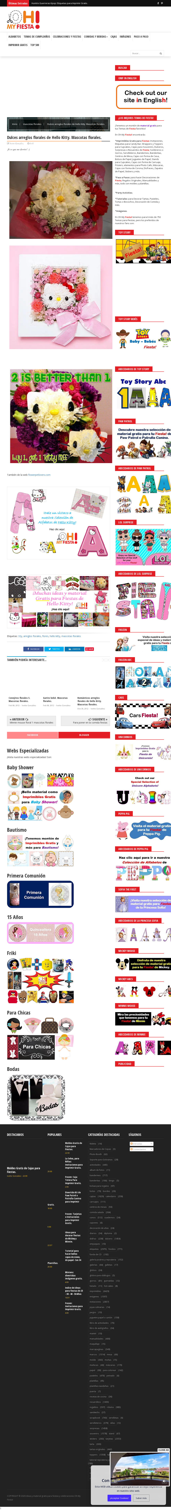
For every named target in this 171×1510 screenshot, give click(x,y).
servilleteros (95, 1423)
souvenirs (94, 1433)
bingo (111, 1180)
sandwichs (95, 1412)
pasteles (94, 1375)
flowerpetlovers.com (39, 474)
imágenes (94, 1296)
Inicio (15, 124)
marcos (93, 1354)
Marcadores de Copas (100, 1149)
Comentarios (139, 1149)
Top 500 (34, 45)
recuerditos (95, 1402)
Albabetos (15, 36)
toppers (93, 1454)
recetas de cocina (98, 1396)
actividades (95, 1164)
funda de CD (96, 1254)
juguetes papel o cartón (101, 1317)
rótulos (110, 1407)
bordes (106, 1191)
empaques (95, 1243)
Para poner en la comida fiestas (90, 722)
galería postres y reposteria (103, 1259)
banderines (95, 1175)
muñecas (94, 1365)
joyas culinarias (97, 1307)
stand (111, 1433)
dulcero (108, 1238)
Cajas (114, 36)
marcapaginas (96, 1349)
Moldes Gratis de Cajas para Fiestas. (23, 1170)
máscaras (110, 1365)
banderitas (95, 1180)
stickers (93, 1438)
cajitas (93, 1196)
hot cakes (108, 1286)
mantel (93, 1333)
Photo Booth (96, 1154)
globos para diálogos (100, 1275)
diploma (108, 1233)
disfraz (93, 1238)
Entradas (137, 1143)
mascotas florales (32, 124)
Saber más (141, 1498)
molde (93, 1359)
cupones (94, 1222)
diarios (93, 1233)
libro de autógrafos (99, 1328)
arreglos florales (32, 636)
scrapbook (95, 1417)
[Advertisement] (58, 88)
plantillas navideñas (99, 1386)
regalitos (94, 1407)
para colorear (109, 1370)
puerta (93, 1391)
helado (93, 1286)
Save (91, 649)
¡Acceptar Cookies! (119, 1498)
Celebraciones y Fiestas (67, 36)
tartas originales (97, 1449)
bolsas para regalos (99, 1186)
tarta (92, 1444)
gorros (93, 1280)
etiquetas (94, 1249)
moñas (108, 1359)
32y (20, 636)
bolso (92, 1191)
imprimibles (95, 1291)
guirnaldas (109, 1280)
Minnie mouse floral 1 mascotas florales (31, 722)
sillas (112, 1423)
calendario (111, 1196)
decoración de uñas (99, 1228)
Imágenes (125, 36)
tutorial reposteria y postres (103, 1459)
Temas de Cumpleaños (37, 36)
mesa (109, 1354)
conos (93, 1217)
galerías (93, 1264)
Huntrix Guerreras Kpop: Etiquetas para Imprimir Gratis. (60, 4)
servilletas (113, 1417)
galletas (108, 1264)
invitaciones (95, 1301)
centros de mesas (98, 1207)
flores (45, 636)
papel (92, 1370)
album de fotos (97, 1170)
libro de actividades (99, 1323)
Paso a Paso (141, 36)
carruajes (94, 1201)
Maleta (93, 1143)
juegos (93, 1312)
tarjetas (109, 1438)
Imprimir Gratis (18, 45)
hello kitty (55, 636)
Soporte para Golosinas (101, 1159)
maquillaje (95, 1343)
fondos (112, 1249)
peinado (111, 1375)
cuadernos (109, 1217)
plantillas (94, 1380)
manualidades (96, 1338)
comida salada (97, 1212)
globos (93, 1270)
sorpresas (94, 1428)
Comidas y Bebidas (95, 36)
